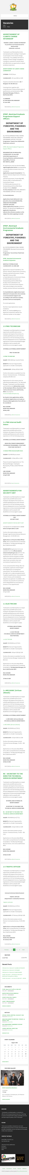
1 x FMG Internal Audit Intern (12, 423)
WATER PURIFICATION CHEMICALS (10, 993)
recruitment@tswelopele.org (11, 393)
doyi (12, 483)
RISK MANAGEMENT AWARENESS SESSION (12, 1024)
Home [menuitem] (3, 1168)
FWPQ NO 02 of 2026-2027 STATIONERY (11, 970)
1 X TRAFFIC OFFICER (11, 866)
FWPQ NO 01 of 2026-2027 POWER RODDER (12, 972)
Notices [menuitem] (19, 1168)
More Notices (5, 1033)
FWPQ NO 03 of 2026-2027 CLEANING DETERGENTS (13, 968)
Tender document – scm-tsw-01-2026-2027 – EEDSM (14, 978)
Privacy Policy (19, 1171)
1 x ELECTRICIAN (10, 604)
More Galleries (6, 1099)
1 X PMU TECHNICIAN (11, 326)
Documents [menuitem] (9, 1168)
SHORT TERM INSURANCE (8, 1001)
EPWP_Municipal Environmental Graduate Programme (13, 228)
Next (23, 949)
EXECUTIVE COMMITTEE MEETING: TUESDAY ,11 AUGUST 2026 (13, 1019)
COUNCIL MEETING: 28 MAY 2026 (9, 1028)
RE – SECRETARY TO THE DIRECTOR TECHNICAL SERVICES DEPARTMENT (13, 775)
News (8, 26)
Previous (6, 949)
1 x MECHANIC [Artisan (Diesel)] (12, 691)
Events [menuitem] (14, 1168)
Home (4, 26)
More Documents (6, 1006)
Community (10, 1016)
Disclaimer (25, 1171)
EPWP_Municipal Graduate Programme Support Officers (14, 116)
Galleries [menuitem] (24, 1168)
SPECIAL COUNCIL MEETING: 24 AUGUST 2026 (13, 1015)
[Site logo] (13, 11)
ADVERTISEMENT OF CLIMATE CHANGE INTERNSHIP (11, 36)
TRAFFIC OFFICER (8, 902)
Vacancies (17, 106)
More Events (5, 1061)
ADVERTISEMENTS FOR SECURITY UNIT (12, 491)
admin (12, 106)
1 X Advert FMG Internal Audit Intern (13, 451)
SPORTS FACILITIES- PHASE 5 (9, 997)
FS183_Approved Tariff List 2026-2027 (11, 989)
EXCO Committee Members (9, 1088)
